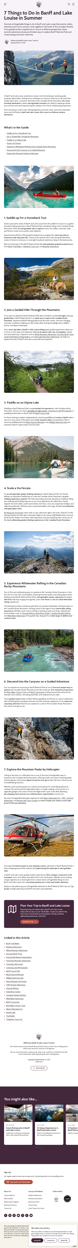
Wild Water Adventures (16, 616)
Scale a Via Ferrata (14, 143)
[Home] (39, 4)
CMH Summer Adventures (15, 985)
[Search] (69, 4)
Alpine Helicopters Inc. (52, 798)
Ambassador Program (11, 1202)
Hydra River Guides (42, 613)
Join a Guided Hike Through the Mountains (23, 137)
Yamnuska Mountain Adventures (46, 337)
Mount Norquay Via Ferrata (16, 981)
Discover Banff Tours (65, 334)
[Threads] (14, 1215)
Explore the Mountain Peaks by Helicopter (22, 154)
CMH (54, 515)
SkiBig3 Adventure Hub (58, 422)
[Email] (31, 1215)
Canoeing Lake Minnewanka (17, 968)
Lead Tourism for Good (36, 1208)
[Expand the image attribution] (70, 81)
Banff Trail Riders (15, 247)
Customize (51, 1240)
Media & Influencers (35, 1195)
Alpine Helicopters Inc (14, 1009)
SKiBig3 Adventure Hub (14, 978)
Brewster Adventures (51, 247)
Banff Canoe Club (42, 413)
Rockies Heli (10, 1013)
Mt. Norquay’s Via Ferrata (13, 513)
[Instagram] (10, 1215)
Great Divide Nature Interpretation (17, 337)
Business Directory (10, 1205)
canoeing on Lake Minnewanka (60, 411)
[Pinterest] (22, 1215)
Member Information (35, 1199)
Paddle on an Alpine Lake (16, 140)
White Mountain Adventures (45, 334)
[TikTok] (26, 1215)
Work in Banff (8, 1199)
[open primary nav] (5, 4)
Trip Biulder (10, 1016)
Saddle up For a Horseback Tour (19, 133)
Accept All (37, 1240)
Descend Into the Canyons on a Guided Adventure (26, 150)
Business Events (33, 1202)
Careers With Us (9, 1195)
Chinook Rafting (28, 613)
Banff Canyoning (37, 692)
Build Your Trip (28, 922)
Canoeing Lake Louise (14, 964)
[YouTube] (18, 1215)
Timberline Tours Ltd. (30, 247)
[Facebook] (5, 1215)
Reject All (64, 1240)
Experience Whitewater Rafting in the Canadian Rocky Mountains (31, 147)
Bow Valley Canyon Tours (17, 692)
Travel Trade (32, 1205)
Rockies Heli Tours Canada (27, 801)
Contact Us (8, 1208)
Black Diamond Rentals (35, 422)
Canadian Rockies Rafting (60, 613)
